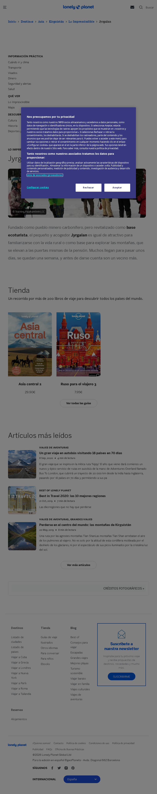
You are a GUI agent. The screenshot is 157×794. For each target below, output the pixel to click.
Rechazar (88, 187)
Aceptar (117, 187)
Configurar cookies (38, 187)
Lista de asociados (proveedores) (45, 175)
